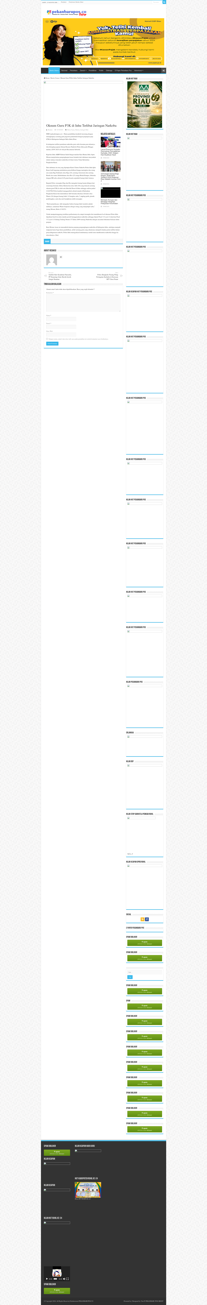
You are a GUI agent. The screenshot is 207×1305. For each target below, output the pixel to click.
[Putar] (47, 1279)
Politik (101, 70)
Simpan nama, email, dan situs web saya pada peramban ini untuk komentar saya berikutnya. (78, 339)
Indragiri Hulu (84, 130)
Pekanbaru (73, 70)
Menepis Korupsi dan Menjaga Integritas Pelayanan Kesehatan (109, 201)
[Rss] (142, 919)
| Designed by (136, 1301)
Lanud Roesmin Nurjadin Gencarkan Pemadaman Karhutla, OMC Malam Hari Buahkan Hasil (110, 152)
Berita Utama (54, 70)
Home (45, 70)
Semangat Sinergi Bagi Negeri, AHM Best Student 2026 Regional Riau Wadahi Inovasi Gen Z (111, 177)
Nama (48, 315)
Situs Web (49, 331)
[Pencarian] (164, 2)
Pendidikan (92, 70)
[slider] (55, 1278)
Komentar (50, 292)
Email (48, 323)
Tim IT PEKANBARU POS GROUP (152, 1301)
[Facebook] (147, 919)
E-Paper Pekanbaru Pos (123, 70)
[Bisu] (64, 1279)
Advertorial (138, 70)
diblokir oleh (145, 942)
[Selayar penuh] (67, 1279)
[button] (57, 1274)
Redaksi (63, 2)
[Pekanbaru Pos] (65, 12)
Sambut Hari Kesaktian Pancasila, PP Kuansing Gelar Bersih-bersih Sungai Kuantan (60, 276)
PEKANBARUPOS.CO (86, 1301)
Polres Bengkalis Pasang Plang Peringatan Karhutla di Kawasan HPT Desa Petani (107, 276)
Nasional (64, 70)
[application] (57, 1273)
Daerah (82, 70)
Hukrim (77, 130)
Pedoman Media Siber (76, 2)
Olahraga (109, 70)
